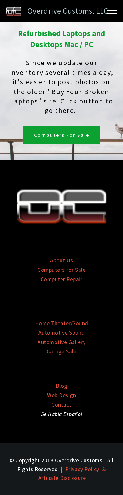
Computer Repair (62, 279)
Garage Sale (62, 351)
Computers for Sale (61, 269)
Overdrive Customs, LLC (67, 11)
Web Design (61, 395)
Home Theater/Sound (61, 323)
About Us (61, 260)
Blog (61, 385)
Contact (61, 404)
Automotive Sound (61, 332)
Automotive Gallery (61, 342)
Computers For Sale (61, 135)
